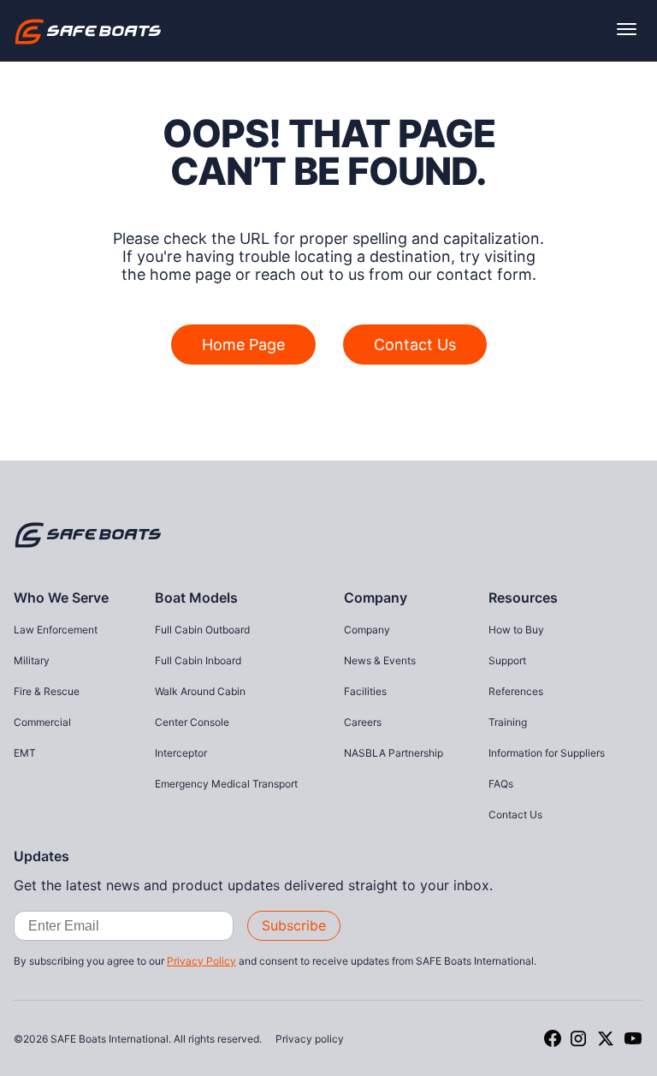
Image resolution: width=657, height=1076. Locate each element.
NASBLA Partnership (393, 752)
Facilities (365, 691)
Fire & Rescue (47, 691)
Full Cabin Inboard (198, 660)
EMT (25, 752)
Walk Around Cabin (200, 691)
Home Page (243, 345)
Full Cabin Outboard (202, 629)
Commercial (42, 722)
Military (32, 660)
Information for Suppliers (546, 752)
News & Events (380, 660)
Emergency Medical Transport (226, 783)
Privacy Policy (201, 960)
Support (507, 660)
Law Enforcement (56, 629)
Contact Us (415, 345)
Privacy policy (309, 1038)
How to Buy (516, 629)
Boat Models (196, 597)
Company (375, 597)
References (515, 691)
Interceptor (181, 752)
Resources (523, 597)
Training (507, 722)
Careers (363, 722)
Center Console (192, 722)
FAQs (500, 783)
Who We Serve (61, 597)
